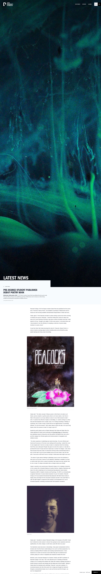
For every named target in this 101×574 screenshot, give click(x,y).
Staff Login (88, 572)
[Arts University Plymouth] (8, 4)
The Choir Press (57, 432)
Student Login (82, 572)
